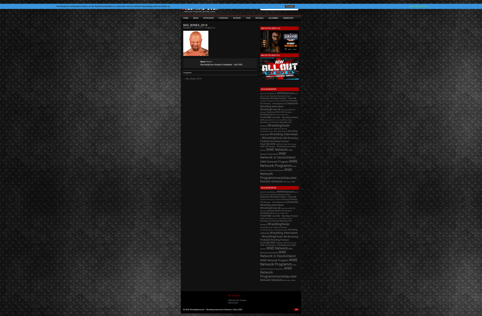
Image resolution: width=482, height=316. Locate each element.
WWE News (287, 182)
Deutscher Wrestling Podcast (280, 96)
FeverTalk (223, 18)
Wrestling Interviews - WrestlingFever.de (279, 136)
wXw (293, 182)
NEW (270, 120)
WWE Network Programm (279, 163)
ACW (296, 93)
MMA (266, 120)
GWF (262, 120)
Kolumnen (273, 18)
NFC (273, 120)
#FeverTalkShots (270, 93)
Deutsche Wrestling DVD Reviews (270, 101)
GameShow (288, 18)
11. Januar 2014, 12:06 (199, 28)
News (195, 18)
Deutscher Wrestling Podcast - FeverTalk (278, 98)
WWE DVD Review (290, 144)
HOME (185, 18)
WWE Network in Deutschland (277, 155)
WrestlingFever (279, 125)
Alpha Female (264, 96)
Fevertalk (265, 117)
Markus (212, 28)
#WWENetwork (285, 93)
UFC (277, 120)
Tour (248, 18)
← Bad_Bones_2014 (192, 78)
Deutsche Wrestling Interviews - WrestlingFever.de (279, 106)
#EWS (262, 93)
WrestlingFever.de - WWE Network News (273, 131)
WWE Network (277, 150)
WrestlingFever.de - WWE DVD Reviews (273, 129)
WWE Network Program (274, 161)
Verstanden (290, 6)
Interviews (208, 18)
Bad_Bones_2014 (195, 25)
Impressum (233, 303)
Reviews (237, 18)
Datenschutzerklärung (418, 6)
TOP (296, 309)
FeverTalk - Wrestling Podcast (284, 117)
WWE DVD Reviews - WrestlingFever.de (275, 147)
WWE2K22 (279, 144)
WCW (280, 120)
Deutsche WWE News (281, 115)
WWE (273, 144)
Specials (259, 18)
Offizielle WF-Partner (237, 300)
